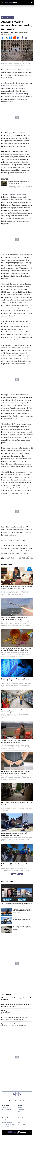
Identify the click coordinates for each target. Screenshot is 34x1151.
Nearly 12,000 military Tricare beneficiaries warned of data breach (15, 680)
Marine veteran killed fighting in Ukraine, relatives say (18, 182)
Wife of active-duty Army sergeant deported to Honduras (16, 999)
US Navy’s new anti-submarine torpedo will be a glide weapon (17, 1012)
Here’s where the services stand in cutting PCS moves (16, 803)
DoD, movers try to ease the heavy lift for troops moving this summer (14, 834)
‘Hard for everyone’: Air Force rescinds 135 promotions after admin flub (15, 742)
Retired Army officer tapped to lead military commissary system (15, 711)
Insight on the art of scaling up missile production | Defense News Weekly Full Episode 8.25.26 (22, 910)
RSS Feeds (21, 1112)
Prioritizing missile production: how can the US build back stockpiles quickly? (22, 918)
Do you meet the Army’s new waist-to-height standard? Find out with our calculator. (15, 772)
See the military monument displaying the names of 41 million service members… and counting (16, 904)
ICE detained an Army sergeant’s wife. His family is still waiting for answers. (15, 1018)
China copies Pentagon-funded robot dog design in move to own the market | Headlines (22, 927)
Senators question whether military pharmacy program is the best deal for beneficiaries (16, 649)
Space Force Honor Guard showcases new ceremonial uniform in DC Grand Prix (15, 1025)
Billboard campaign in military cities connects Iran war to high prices (16, 1005)
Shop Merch (21, 1114)
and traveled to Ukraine (15, 94)
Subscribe (20, 1107)
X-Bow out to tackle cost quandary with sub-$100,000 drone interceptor (14, 618)
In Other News (6, 565)
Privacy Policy (6, 1107)
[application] (17, 893)
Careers (20, 1122)
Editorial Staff (5, 1126)
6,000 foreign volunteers (10, 86)
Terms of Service (6, 1109)
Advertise (4, 1120)
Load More (17, 874)
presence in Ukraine (16, 194)
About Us (20, 1120)
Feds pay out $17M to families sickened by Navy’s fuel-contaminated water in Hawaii (15, 865)
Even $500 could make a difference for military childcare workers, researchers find (16, 587)
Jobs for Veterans (22, 1124)
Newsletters (21, 1109)
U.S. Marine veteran (24, 70)
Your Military (7, 18)
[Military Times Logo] (11, 3)
